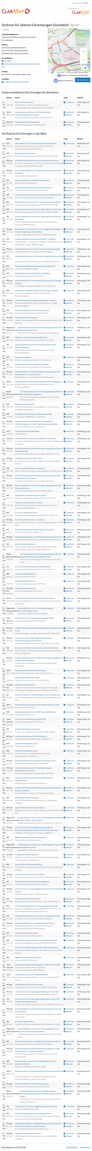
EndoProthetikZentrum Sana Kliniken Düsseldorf (34, 187)
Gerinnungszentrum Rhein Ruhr (27, 431)
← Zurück (5, 29)
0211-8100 (7, 61)
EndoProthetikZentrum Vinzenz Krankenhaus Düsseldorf (37, 160)
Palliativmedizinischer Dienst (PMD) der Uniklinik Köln (35, 712)
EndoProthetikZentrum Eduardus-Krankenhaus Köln (35, 761)
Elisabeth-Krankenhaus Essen (26, 751)
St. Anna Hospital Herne (24, 1021)
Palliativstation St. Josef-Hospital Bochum (31, 974)
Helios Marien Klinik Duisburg (26, 317)
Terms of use (60, 72)
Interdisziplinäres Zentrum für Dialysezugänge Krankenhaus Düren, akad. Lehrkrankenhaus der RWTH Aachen (40, 1094)
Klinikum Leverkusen (23, 357)
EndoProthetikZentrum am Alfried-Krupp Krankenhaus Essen (38, 537)
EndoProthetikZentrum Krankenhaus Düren (32, 1084)
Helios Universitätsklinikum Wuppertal (30, 468)
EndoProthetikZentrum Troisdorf (28, 1133)
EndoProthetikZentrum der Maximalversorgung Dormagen (37, 249)
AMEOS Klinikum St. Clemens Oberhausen (31, 837)
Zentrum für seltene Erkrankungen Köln (30, 719)
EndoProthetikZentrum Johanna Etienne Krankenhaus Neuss (38, 195)
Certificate (69, 102)
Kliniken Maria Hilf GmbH (24, 404)
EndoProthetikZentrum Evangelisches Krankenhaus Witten (38, 1041)
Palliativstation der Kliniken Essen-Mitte (30, 670)
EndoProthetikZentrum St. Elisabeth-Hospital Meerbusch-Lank (39, 256)
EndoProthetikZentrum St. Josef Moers (30, 520)
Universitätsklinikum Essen (25, 574)
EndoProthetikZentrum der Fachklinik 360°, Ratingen (35, 239)
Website (68, 115)
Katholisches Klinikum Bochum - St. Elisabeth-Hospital (36, 940)
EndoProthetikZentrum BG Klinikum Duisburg (32, 273)
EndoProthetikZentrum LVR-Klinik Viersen (31, 736)
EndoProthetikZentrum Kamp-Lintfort (30, 874)
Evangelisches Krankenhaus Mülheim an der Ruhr (34, 414)
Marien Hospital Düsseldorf (25, 153)
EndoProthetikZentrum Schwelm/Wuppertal (32, 881)
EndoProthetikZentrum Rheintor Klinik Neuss (32, 180)
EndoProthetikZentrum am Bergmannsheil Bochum (35, 923)
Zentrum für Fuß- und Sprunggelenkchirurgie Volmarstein (37, 992)
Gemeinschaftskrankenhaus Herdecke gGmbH (32, 1113)
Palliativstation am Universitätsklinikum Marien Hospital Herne (39, 1071)
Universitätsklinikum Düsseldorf (27, 122)
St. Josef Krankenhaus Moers (26, 512)
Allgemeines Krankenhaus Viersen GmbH (30, 495)
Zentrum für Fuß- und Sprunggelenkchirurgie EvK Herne (36, 1106)
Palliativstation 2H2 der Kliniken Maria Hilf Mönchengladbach (38, 382)
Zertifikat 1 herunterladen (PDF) (16, 82)
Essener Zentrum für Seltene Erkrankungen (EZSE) (34, 618)
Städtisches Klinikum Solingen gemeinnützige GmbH (35, 266)
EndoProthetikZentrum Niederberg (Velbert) (32, 310)
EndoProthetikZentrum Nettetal (28, 899)
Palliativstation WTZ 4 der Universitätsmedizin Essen (35, 598)
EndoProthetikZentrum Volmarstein (29, 984)
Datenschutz (72, 1147)
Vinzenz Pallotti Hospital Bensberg (28, 864)
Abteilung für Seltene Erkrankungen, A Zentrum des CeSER (37, 965)
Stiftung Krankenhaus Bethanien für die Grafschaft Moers (37, 648)
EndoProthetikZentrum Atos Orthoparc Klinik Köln (35, 530)
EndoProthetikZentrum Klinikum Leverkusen (32, 364)
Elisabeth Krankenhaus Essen (26, 743)
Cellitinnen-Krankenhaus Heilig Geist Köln (31, 337)
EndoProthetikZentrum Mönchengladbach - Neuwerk (35, 300)
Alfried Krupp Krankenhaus (25, 544)
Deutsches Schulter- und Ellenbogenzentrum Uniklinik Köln (38, 695)
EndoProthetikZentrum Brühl (26, 933)
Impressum (85, 1147)
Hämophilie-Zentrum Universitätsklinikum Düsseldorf (35, 143)
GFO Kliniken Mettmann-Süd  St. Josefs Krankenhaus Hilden (38, 202)
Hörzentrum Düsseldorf (24, 102)
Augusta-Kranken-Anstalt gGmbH (28, 957)
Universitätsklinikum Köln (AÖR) (27, 678)
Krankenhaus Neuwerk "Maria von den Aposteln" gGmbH (37, 290)
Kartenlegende (83, 80)
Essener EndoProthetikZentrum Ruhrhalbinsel (33, 567)
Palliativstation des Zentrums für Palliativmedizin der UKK (37, 705)
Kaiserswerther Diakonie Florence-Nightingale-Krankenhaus (38, 209)
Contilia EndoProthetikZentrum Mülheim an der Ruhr (35, 438)
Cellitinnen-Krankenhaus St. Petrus (28, 502)
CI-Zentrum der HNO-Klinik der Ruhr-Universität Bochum (37, 947)
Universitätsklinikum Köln (25, 685)
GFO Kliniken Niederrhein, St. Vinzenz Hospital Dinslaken (36, 906)
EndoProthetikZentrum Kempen (28, 729)
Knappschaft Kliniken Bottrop (26, 854)
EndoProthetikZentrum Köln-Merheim (30, 807)
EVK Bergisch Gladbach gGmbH (27, 798)
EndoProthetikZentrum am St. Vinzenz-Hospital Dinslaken (37, 916)
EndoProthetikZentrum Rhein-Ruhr (29, 458)
